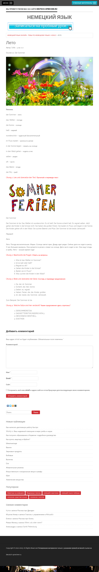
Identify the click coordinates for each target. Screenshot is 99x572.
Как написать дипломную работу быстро (22, 427)
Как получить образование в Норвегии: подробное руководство (31, 435)
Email (9, 378)
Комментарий (12, 344)
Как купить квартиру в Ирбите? (18, 439)
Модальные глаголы (34, 493)
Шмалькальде (11, 443)
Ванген (9, 447)
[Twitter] (10, 405)
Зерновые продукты (14, 451)
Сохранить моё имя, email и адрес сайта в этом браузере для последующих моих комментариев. (49, 390)
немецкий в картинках (51, 493)
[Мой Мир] (15, 405)
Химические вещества (15, 480)
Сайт (8, 384)
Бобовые (9, 455)
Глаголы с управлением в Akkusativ (39, 514)
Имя (8, 372)
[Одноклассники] (13, 405)
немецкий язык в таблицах (71, 493)
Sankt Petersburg (30, 527)
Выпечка (9, 459)
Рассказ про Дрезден (26, 510)
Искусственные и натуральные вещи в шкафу (24, 472)
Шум (8, 476)
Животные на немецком (15, 493)
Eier (7, 463)
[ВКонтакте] (8, 405)
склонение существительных (17, 497)
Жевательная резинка (15, 468)
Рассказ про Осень (26, 519)
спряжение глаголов (37, 497)
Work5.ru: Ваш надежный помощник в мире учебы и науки (29, 431)
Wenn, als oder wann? (33, 523)
